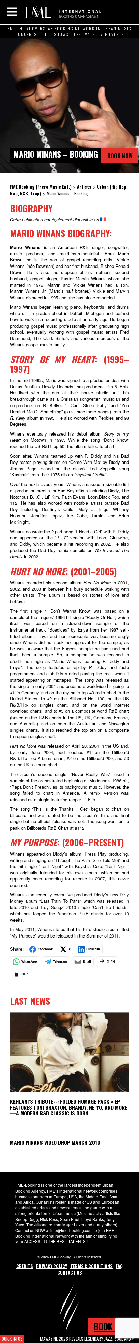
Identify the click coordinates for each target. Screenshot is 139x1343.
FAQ (119, 1266)
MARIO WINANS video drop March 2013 (55, 1142)
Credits (24, 1266)
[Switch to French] (103, 219)
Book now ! (114, 1326)
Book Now (120, 155)
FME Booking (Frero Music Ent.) (61, 12)
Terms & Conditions (91, 1266)
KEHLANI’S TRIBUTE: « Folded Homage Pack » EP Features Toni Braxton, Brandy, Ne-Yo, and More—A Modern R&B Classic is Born (68, 1107)
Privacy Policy (51, 1266)
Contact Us (69, 1272)
